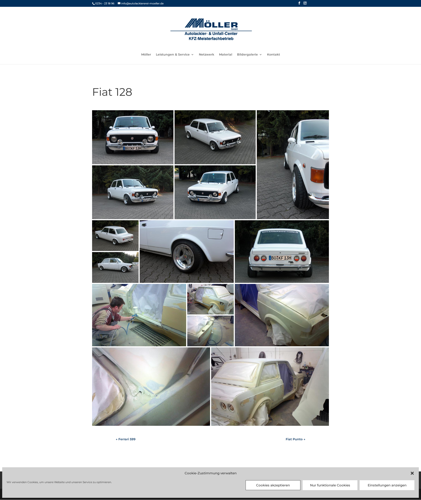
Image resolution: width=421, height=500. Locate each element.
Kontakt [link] (273, 54)
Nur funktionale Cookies (330, 485)
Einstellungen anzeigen (387, 485)
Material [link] (225, 54)
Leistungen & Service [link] (173, 54)
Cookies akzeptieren (273, 485)
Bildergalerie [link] (247, 54)
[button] (412, 473)
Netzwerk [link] (206, 54)
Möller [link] (146, 54)
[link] (211, 29)
